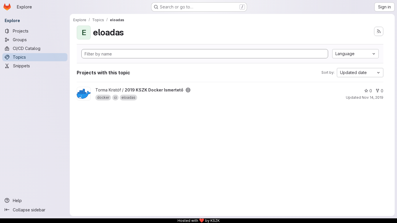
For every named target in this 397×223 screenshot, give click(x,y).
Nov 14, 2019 (372, 97)
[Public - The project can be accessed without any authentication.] (188, 90)
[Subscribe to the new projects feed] (378, 31)
